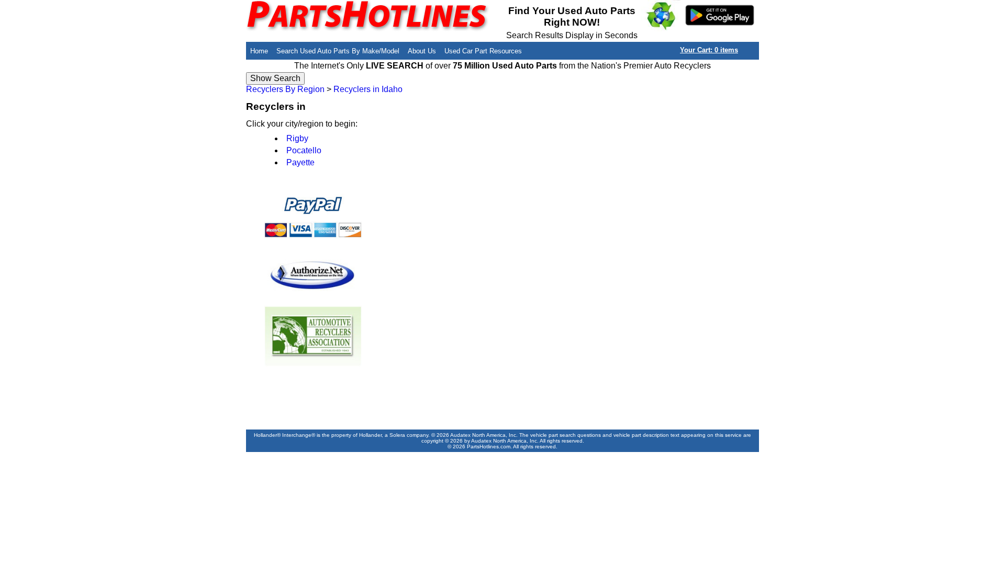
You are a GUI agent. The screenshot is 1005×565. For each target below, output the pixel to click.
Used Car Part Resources (483, 51)
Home (259, 51)
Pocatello (303, 150)
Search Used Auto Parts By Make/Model (337, 51)
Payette (300, 162)
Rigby (297, 138)
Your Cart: (709, 50)
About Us (422, 51)
